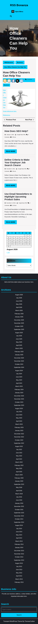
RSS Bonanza (19, 5)
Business (20, 62)
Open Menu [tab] (19, 12)
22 (26, 242)
